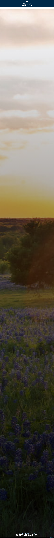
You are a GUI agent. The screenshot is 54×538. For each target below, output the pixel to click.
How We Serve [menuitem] (24, 7)
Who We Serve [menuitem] (19, 7)
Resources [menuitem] (33, 7)
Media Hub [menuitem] (29, 7)
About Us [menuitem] (15, 7)
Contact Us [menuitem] (37, 7)
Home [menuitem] (12, 7)
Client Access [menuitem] (42, 7)
